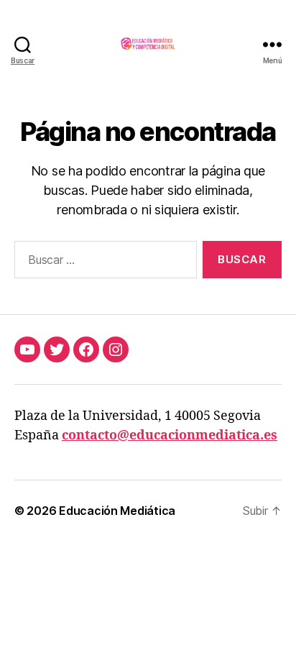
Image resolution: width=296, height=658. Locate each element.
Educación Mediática (117, 510)
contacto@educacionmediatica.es (169, 435)
